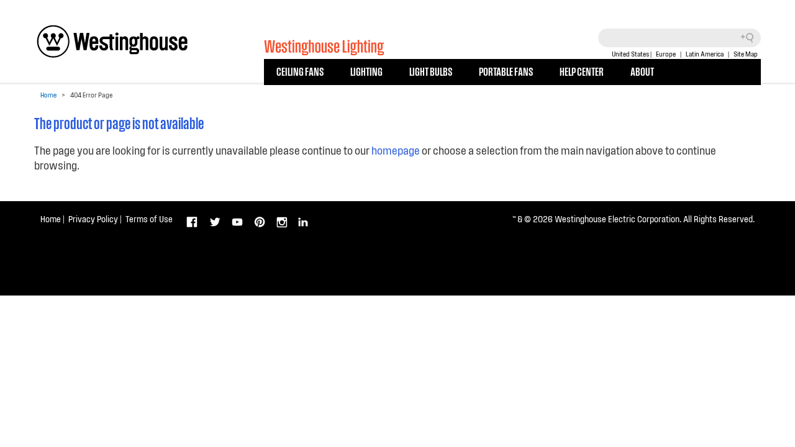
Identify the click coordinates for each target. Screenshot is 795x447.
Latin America (705, 54)
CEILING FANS (300, 70)
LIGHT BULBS (430, 70)
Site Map (746, 54)
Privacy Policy (93, 219)
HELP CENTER (582, 70)
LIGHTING (366, 70)
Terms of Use (149, 219)
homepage (395, 150)
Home (48, 95)
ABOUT (642, 70)
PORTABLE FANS (506, 70)
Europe (666, 54)
